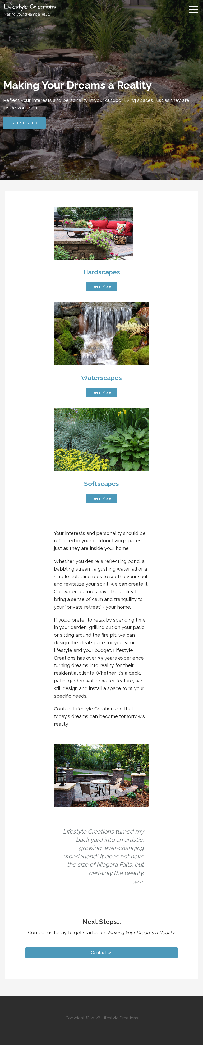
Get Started (24, 123)
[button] (101, 286)
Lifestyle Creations (30, 7)
